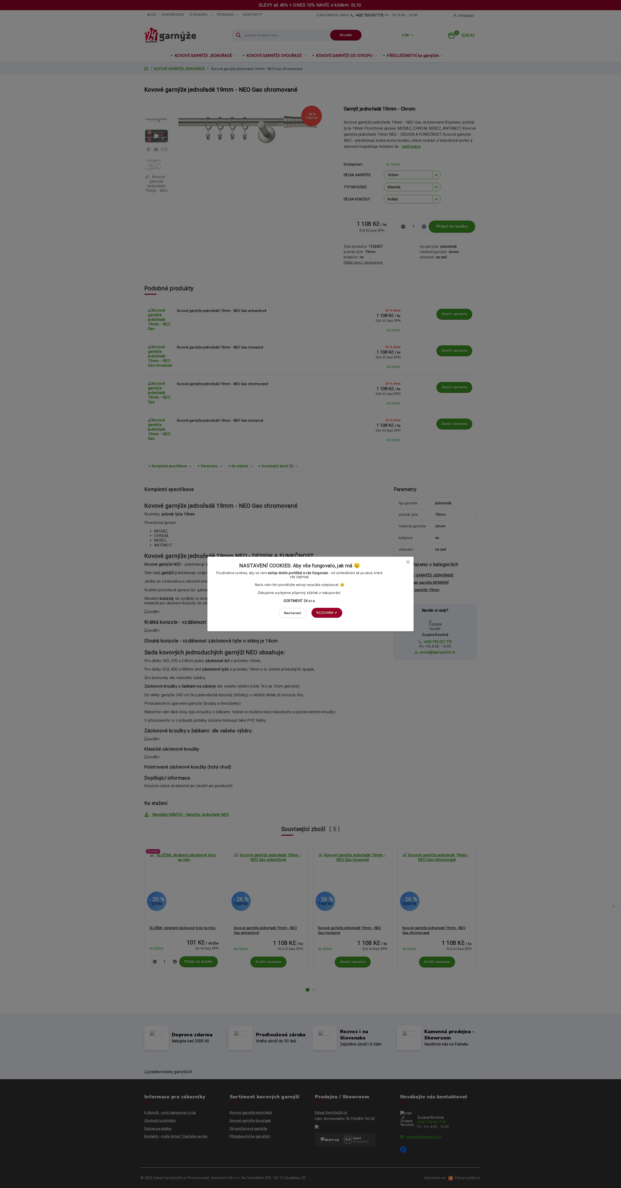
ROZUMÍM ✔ (327, 612)
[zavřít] (408, 561)
